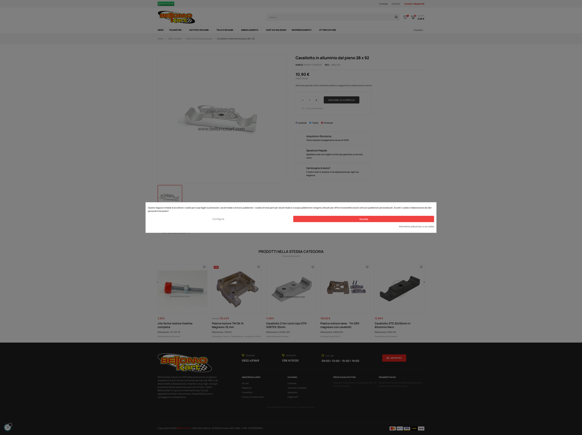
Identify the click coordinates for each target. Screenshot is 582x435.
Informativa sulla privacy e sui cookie (416, 226)
